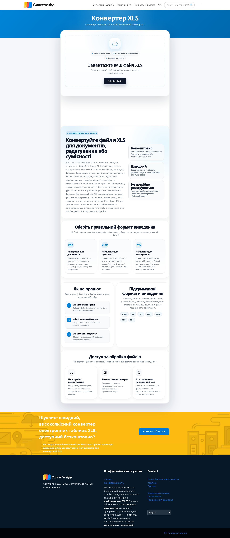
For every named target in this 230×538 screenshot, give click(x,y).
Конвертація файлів (103, 5)
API (159, 5)
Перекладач (154, 496)
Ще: (201, 5)
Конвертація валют (144, 5)
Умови (107, 479)
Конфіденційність (114, 483)
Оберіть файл (115, 81)
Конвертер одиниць (158, 493)
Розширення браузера (160, 500)
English (152, 512)
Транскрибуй (123, 5)
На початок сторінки (175, 533)
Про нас (151, 486)
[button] (115, 61)
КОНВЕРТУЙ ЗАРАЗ (154, 431)
